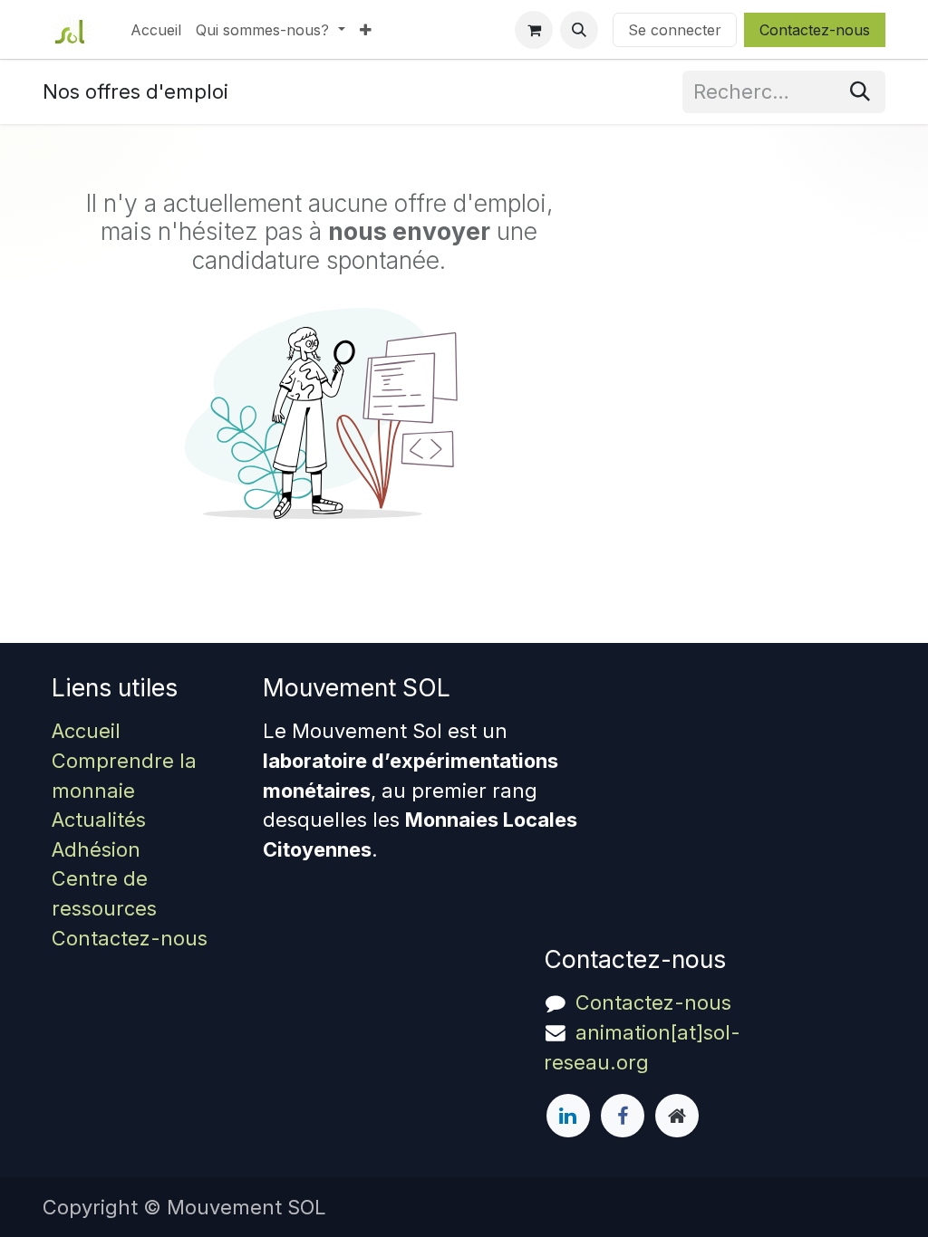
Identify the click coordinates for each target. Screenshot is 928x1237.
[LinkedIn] (568, 1115)
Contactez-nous (814, 30)
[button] (579, 30)
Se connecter (674, 30)
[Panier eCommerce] (534, 30)
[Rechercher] (860, 92)
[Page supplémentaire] (677, 1115)
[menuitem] (155, 30)
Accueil (86, 731)
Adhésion (96, 849)
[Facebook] (622, 1115)
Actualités (99, 819)
